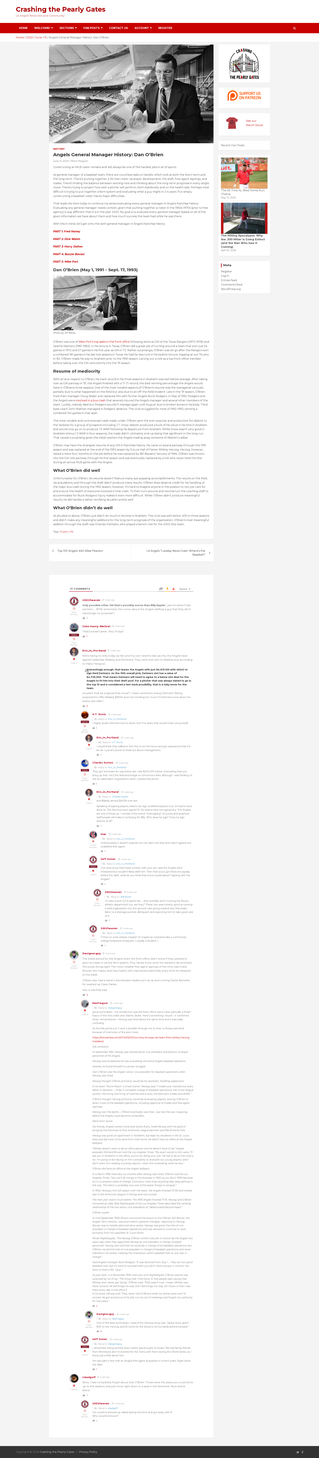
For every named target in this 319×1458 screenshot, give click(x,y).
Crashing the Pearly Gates (61, 9)
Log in (225, 275)
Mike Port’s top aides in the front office (104, 341)
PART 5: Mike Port (65, 261)
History (59, 148)
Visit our (251, 120)
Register (165, 28)
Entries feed (229, 280)
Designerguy (91, 953)
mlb (71, 531)
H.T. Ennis (99, 714)
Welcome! (42, 28)
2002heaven (91, 600)
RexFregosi (100, 1003)
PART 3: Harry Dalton (68, 246)
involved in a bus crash (91, 400)
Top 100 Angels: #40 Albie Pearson (80, 550)
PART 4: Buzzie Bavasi (69, 254)
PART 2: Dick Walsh (66, 239)
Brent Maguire (79, 161)
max (103, 834)
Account (142, 28)
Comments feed (231, 284)
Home (23, 28)
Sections (66, 28)
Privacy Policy (88, 1452)
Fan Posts (91, 28)
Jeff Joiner (108, 859)
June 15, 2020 (61, 161)
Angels (64, 531)
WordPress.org (231, 289)
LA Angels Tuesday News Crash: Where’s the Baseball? (176, 552)
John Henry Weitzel (96, 626)
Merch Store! (254, 125)
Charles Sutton (102, 762)
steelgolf (89, 1377)
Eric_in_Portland (94, 650)
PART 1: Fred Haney (66, 231)
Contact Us (118, 28)
